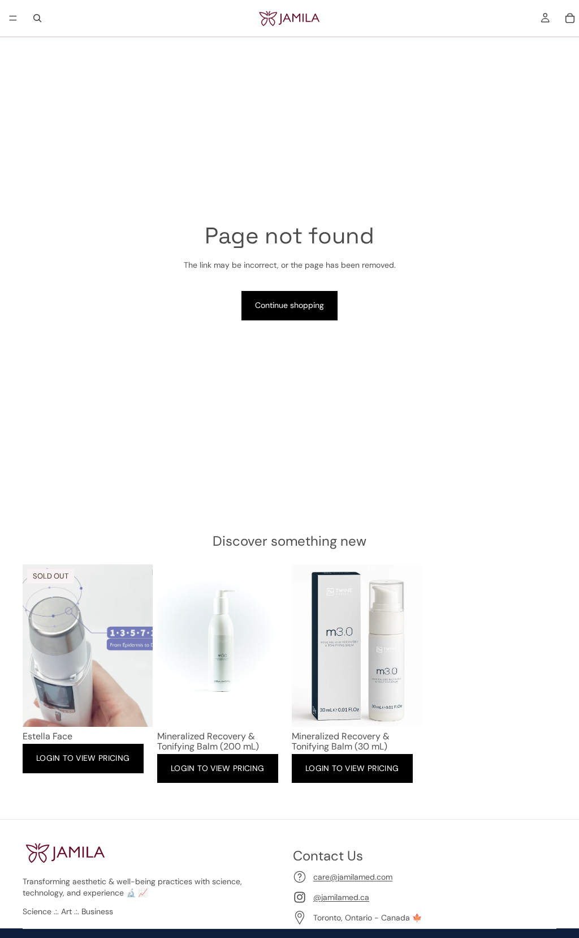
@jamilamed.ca (341, 897)
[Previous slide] (35, 645)
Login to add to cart (242, 709)
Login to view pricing (83, 758)
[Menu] (13, 18)
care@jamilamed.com (352, 877)
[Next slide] (140, 645)
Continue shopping (289, 305)
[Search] (37, 18)
